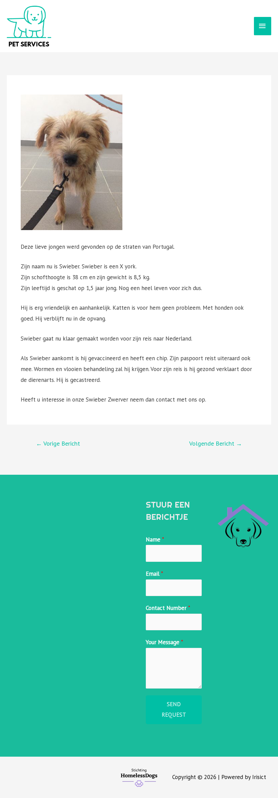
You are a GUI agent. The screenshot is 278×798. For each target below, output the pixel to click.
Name (155, 539)
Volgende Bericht (215, 443)
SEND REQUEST (174, 709)
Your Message (164, 642)
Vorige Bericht (58, 443)
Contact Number (168, 608)
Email (154, 573)
